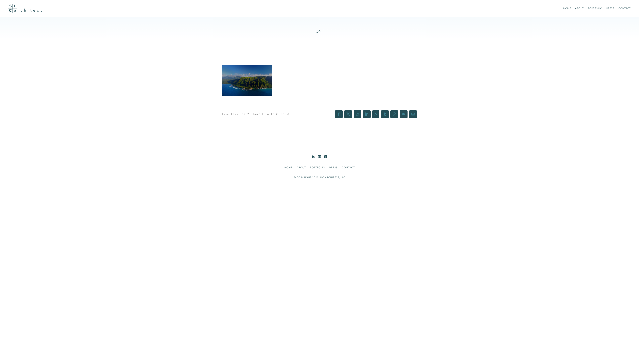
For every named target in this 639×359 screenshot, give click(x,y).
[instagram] (319, 157)
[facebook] (325, 157)
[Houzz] (313, 157)
